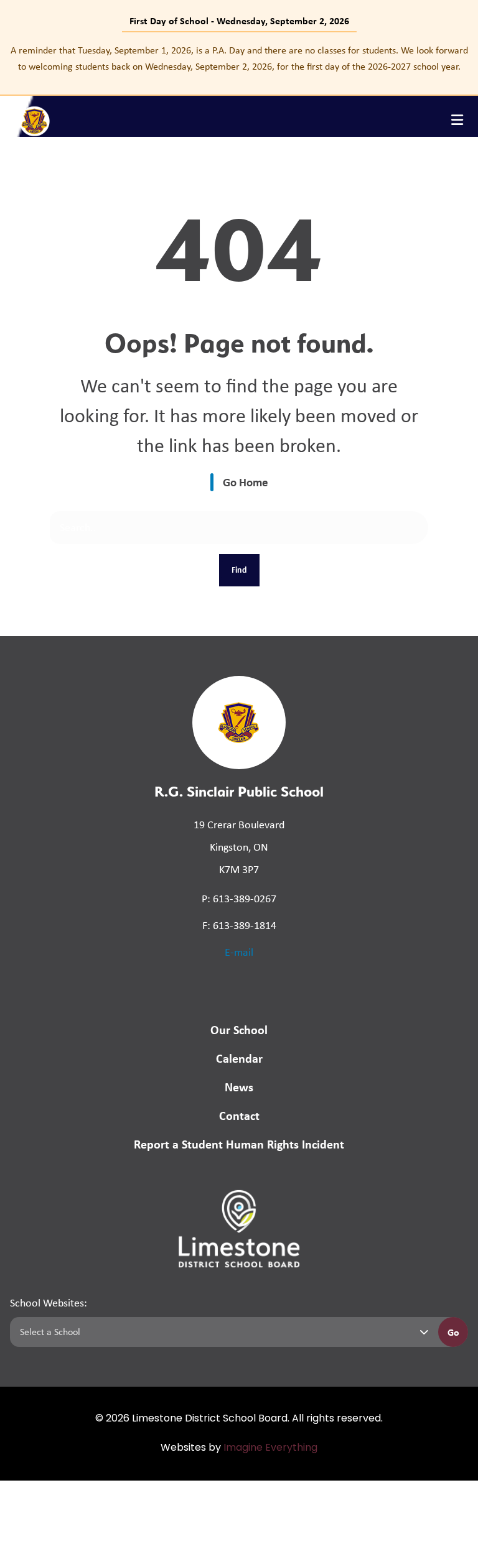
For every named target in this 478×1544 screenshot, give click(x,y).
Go (453, 1332)
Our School (239, 1029)
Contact (239, 1115)
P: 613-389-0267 (239, 898)
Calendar (239, 1058)
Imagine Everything (270, 1448)
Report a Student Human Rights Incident (239, 1143)
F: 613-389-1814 (239, 925)
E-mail (239, 952)
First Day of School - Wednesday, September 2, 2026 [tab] (239, 20)
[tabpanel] (239, 58)
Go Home (245, 482)
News (239, 1086)
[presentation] (457, 120)
